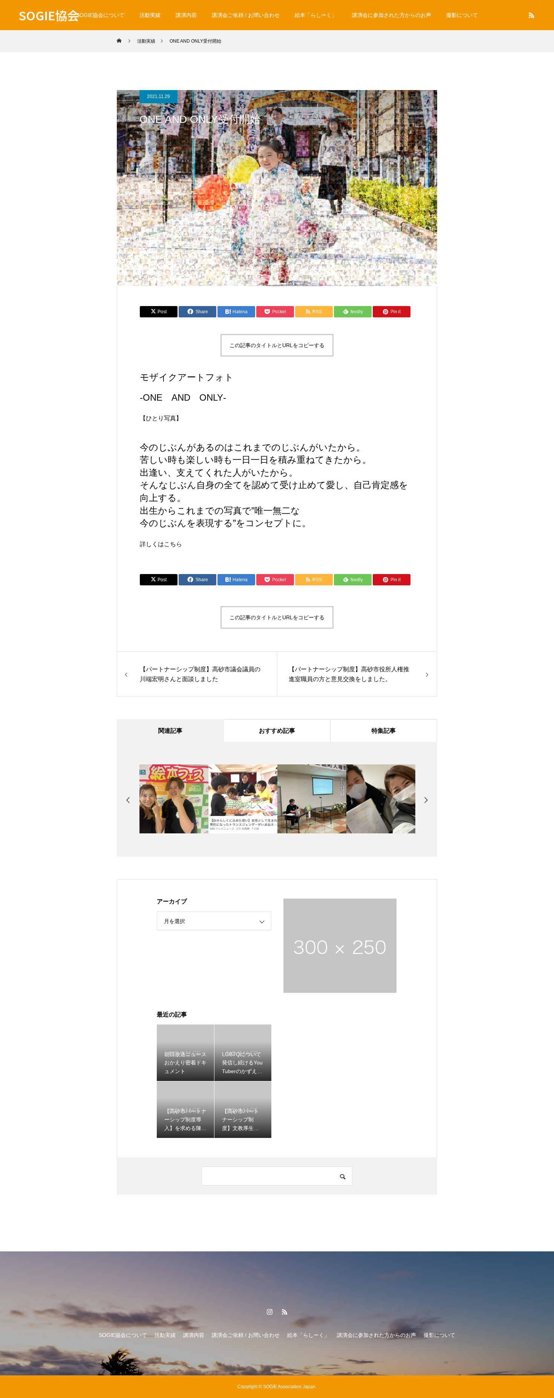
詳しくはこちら (161, 544)
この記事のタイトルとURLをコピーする (277, 345)
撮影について (462, 15)
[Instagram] (269, 1311)
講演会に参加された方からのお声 (391, 15)
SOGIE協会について (100, 15)
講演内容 (186, 15)
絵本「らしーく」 (316, 15)
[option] (173, 798)
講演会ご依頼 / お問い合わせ (246, 15)
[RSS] (531, 15)
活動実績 (150, 15)
